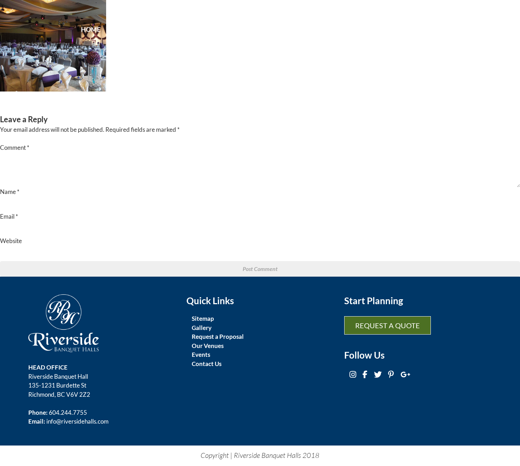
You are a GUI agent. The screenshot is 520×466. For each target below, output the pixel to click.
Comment (14, 147)
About (120, 29)
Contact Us (206, 363)
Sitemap (203, 318)
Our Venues (208, 345)
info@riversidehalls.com (77, 421)
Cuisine (196, 29)
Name (9, 191)
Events (157, 29)
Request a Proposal (218, 336)
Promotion (399, 29)
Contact (442, 29)
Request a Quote (387, 325)
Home (90, 29)
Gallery (357, 29)
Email (9, 216)
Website (11, 240)
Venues (323, 29)
